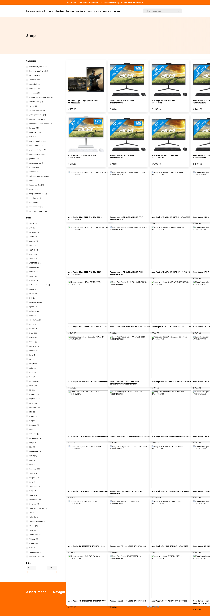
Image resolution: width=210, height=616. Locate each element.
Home (50, 11)
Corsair (33, 289)
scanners (34, 172)
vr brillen (34, 202)
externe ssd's (36, 102)
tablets (116, 11)
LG (32, 390)
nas (90, 11)
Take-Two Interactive (38, 508)
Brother (33, 272)
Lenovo (34, 381)
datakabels (34, 84)
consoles (34, 80)
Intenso (33, 350)
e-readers (34, 93)
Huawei (33, 329)
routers (107, 11)
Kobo (32, 368)
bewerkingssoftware (38, 71)
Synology (34, 504)
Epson (33, 307)
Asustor (33, 258)
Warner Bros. (35, 552)
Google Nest (35, 320)
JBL (31, 359)
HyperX (33, 333)
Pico (32, 447)
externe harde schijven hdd (41, 97)
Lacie (32, 372)
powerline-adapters (37, 154)
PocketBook (35, 451)
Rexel (32, 464)
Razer (33, 460)
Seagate (34, 478)
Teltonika (33, 517)
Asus (33, 254)
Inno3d (33, 342)
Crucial (33, 293)
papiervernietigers (37, 150)
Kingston (33, 364)
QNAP (33, 456)
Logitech (34, 394)
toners (33, 189)
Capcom (33, 280)
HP (32, 324)
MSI (32, 412)
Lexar (33, 385)
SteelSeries (35, 499)
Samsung (34, 469)
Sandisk (33, 473)
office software (36, 145)
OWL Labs (34, 434)
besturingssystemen (38, 66)
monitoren (81, 11)
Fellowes (34, 311)
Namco (33, 416)
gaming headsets (37, 110)
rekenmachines (36, 163)
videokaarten (35, 198)
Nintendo (34, 425)
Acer (33, 223)
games (33, 106)
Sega (32, 482)
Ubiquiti (33, 539)
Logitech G (34, 399)
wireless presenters (38, 211)
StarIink (33, 495)
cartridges (34, 75)
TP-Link (33, 526)
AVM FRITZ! (34, 263)
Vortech (33, 548)
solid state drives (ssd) (39, 176)
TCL (31, 513)
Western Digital (36, 556)
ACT (32, 228)
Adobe (33, 237)
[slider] (27, 572)
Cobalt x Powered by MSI (39, 285)
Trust (32, 530)
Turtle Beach (35, 534)
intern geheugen (37, 119)
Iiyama (33, 337)
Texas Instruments (37, 521)
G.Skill (32, 315)
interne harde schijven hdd (40, 123)
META (33, 403)
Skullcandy (34, 486)
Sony (32, 491)
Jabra (32, 355)
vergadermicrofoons (38, 194)
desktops (59, 11)
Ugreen (33, 543)
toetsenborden (36, 185)
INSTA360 (34, 346)
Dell (32, 298)
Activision (34, 232)
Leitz (32, 377)
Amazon (33, 241)
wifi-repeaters (36, 207)
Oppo (32, 429)
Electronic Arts (35, 302)
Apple (33, 250)
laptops (70, 11)
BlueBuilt (34, 267)
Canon (33, 276)
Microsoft (34, 407)
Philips (33, 442)
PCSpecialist (35, 438)
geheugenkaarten (37, 115)
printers (97, 11)
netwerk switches (37, 141)
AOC (32, 245)
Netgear (33, 421)
